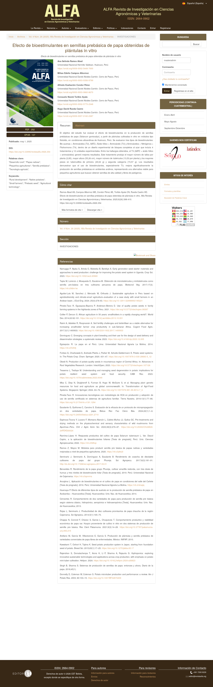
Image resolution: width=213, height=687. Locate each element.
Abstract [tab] (79, 125)
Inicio (11, 36)
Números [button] (51, 28)
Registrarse (165, 28)
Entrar (153, 28)
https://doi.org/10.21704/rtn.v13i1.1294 (77, 402)
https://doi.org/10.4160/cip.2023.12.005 (126, 339)
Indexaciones (127, 28)
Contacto (142, 28)
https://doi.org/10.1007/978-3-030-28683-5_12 (130, 356)
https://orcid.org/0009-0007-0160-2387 (75, 116)
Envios (167, 184)
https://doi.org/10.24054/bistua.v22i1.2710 (79, 414)
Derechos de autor (99, 680)
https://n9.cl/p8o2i (115, 451)
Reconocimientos (148, 676)
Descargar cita (94, 209)
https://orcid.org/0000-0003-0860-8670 (75, 92)
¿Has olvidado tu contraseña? (176, 79)
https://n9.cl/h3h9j (68, 347)
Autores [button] (65, 28)
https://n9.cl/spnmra (83, 476)
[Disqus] (81, 622)
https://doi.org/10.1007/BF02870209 (104, 577)
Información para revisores (143, 672)
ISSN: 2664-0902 (138, 18)
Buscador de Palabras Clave (175, 198)
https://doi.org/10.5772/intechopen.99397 (129, 309)
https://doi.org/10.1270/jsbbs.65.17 (118, 548)
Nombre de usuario (171, 54)
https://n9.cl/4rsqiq (136, 484)
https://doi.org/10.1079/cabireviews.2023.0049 (81, 377)
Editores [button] (97, 28)
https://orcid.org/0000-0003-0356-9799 (75, 80)
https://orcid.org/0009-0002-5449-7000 (75, 68)
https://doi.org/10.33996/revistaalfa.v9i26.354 (29, 151)
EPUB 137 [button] (29, 134)
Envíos (94, 676)
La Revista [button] (36, 28)
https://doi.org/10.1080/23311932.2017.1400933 (101, 330)
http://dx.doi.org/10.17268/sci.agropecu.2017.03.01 (83, 463)
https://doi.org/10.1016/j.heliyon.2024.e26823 (114, 560)
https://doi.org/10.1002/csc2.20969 (82, 275)
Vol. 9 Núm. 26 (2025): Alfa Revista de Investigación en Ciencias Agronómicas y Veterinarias (71, 36)
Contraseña (168, 66)
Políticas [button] (111, 28)
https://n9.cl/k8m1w (69, 288)
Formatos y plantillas (172, 191)
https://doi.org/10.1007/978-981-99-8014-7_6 (122, 389)
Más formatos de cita (72, 209)
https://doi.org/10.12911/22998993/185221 (123, 300)
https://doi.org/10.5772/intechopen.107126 (130, 365)
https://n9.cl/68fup (88, 442)
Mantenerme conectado (176, 84)
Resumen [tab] (65, 125)
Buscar (196, 44)
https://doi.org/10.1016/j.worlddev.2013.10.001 (101, 318)
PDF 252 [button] (30, 129)
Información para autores (102, 672)
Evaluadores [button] (81, 28)
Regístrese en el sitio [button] (183, 90)
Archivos (21, 36)
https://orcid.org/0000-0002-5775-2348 (75, 104)
